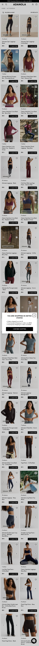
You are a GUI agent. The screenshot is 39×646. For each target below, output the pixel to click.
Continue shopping (19, 329)
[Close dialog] (34, 315)
